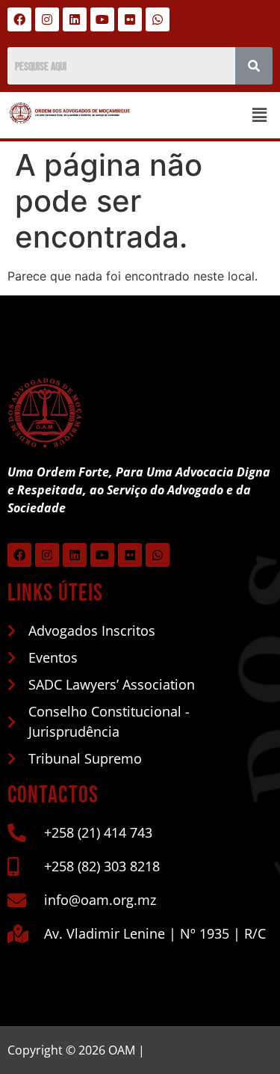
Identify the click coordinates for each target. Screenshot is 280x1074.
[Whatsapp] (157, 19)
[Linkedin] (75, 19)
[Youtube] (102, 19)
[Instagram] (47, 19)
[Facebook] (19, 19)
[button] (260, 115)
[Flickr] (130, 19)
